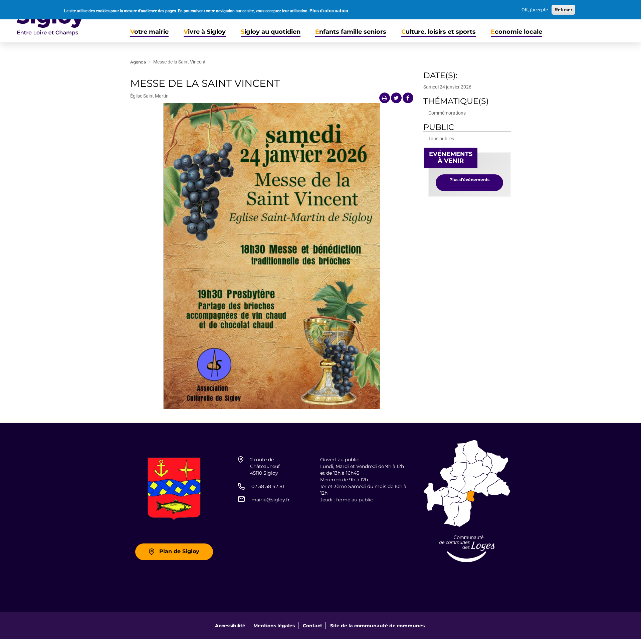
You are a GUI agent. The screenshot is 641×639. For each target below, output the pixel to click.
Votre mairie (149, 31)
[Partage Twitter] (396, 98)
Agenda (138, 61)
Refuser (563, 9)
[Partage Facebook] (408, 98)
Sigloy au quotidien (270, 31)
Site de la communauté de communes (377, 626)
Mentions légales (274, 626)
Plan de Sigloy (179, 551)
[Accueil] (42, 21)
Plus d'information (328, 10)
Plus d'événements (469, 179)
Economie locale (516, 31)
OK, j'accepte (534, 9)
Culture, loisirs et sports (438, 31)
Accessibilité (230, 626)
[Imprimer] (384, 98)
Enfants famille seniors (350, 31)
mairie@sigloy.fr (270, 500)
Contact (312, 626)
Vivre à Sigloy (205, 31)
